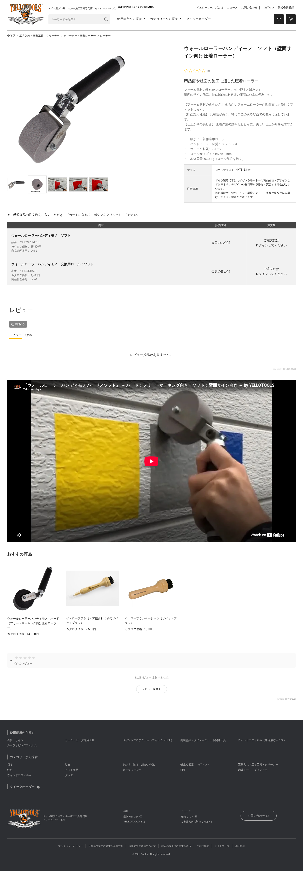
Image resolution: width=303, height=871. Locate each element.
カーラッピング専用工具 (79, 740)
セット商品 (71, 769)
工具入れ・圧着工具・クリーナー (39, 35)
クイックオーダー (198, 19)
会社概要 (240, 846)
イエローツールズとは (209, 7)
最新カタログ (130, 816)
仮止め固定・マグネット (195, 764)
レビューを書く (151, 689)
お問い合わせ (249, 7)
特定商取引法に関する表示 (176, 846)
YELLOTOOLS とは (134, 821)
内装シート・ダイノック (253, 769)
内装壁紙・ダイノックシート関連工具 (203, 740)
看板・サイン (15, 740)
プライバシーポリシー (70, 846)
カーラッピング (132, 769)
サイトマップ (222, 846)
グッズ (69, 775)
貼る (67, 764)
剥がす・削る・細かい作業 (139, 764)
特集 (125, 811)
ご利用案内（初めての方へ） (197, 821)
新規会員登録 (286, 7)
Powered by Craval (286, 699)
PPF (183, 769)
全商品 (11, 35)
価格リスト (187, 816)
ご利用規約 (203, 846)
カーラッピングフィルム (22, 745)
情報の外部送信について (142, 846)
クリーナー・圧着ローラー (80, 35)
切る (10, 764)
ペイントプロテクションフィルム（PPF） (148, 740)
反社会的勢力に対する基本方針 (105, 846)
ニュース (232, 7)
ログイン (268, 7)
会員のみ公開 (220, 242)
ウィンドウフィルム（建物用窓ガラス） (262, 740)
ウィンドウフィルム (19, 775)
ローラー (105, 35)
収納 (10, 769)
